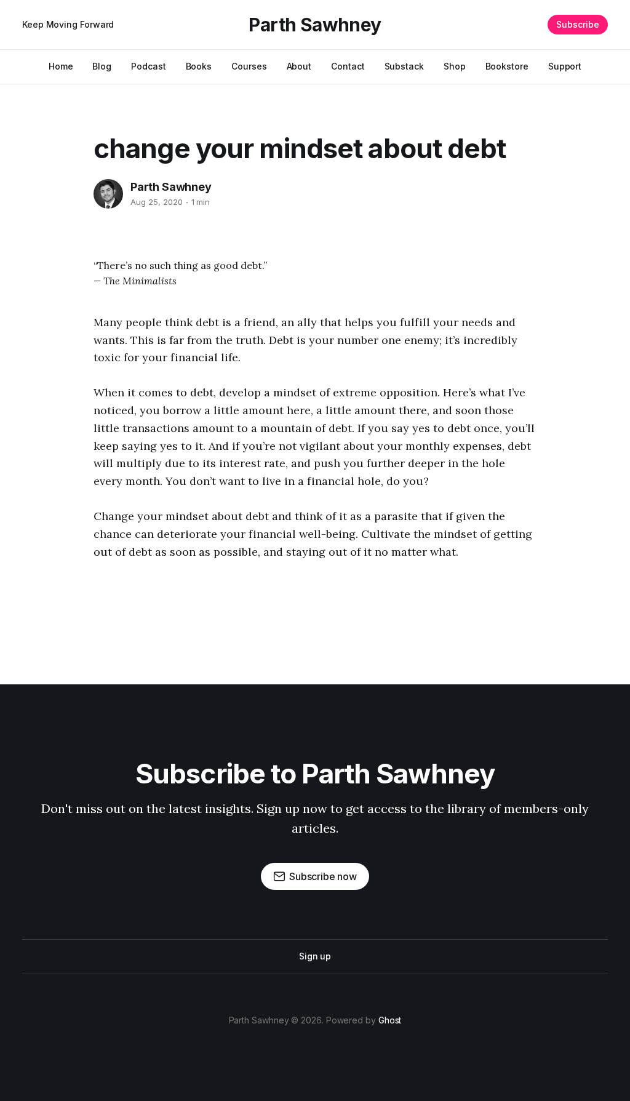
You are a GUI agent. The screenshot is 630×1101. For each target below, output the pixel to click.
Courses (248, 66)
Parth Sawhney (315, 24)
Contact (347, 66)
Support (564, 66)
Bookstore (506, 66)
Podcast (148, 66)
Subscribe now (323, 876)
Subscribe (577, 24)
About (299, 66)
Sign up (315, 956)
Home (61, 66)
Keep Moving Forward (68, 24)
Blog (101, 66)
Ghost (390, 1020)
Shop (455, 66)
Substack (404, 66)
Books (199, 66)
